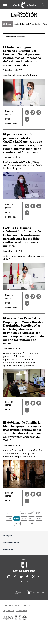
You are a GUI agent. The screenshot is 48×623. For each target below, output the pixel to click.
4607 (38, 513)
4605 (23, 513)
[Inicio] (24, 565)
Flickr (39, 576)
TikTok (15, 576)
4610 (24, 518)
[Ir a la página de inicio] (24, 4)
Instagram (9, 576)
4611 (31, 518)
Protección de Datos (11, 605)
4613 (17, 523)
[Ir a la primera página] (10, 513)
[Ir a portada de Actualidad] (24, 15)
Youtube (21, 576)
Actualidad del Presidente (27, 24)
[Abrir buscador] (43, 4)
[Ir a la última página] (30, 524)
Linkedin (21, 581)
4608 (9, 518)
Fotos (7, 119)
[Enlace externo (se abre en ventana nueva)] (19, 617)
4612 (39, 518)
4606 (30, 513)
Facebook (27, 576)
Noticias (7, 24)
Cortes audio (11, 123)
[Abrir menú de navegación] (5, 4)
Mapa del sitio (8, 611)
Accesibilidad (21, 611)
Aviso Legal (25, 605)
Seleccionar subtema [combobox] (15, 36)
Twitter (33, 576)
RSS (27, 581)
